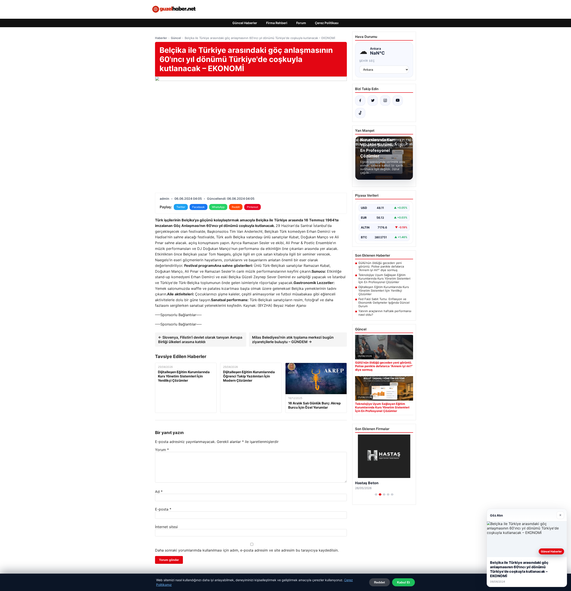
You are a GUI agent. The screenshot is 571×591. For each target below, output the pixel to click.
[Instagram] (385, 100)
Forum (301, 23)
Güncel (176, 38)
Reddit (236, 207)
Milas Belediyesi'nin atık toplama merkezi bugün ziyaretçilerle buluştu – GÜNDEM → (293, 339)
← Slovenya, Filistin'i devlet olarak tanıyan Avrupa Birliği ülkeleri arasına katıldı (200, 339)
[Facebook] (360, 100)
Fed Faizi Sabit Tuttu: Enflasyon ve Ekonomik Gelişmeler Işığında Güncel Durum (384, 302)
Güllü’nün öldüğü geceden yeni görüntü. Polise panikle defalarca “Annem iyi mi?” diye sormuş (381, 266)
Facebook (198, 207)
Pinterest (252, 207)
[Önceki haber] (396, 143)
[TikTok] (360, 113)
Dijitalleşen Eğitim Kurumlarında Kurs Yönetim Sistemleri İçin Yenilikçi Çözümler (383, 290)
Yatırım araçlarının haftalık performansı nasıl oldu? (384, 312)
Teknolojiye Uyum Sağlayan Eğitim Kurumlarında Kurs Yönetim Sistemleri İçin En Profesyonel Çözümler (384, 278)
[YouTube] (398, 100)
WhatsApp (218, 207)
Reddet (379, 582)
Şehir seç (367, 60)
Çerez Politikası (327, 23)
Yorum (162, 449)
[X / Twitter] (373, 100)
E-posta (163, 509)
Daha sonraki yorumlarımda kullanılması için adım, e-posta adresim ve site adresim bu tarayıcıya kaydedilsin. (247, 550)
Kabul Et (403, 582)
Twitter (180, 207)
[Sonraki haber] (406, 143)
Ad (159, 491)
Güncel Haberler (244, 23)
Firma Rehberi (276, 23)
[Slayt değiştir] (376, 494)
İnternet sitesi (166, 527)
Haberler (161, 38)
